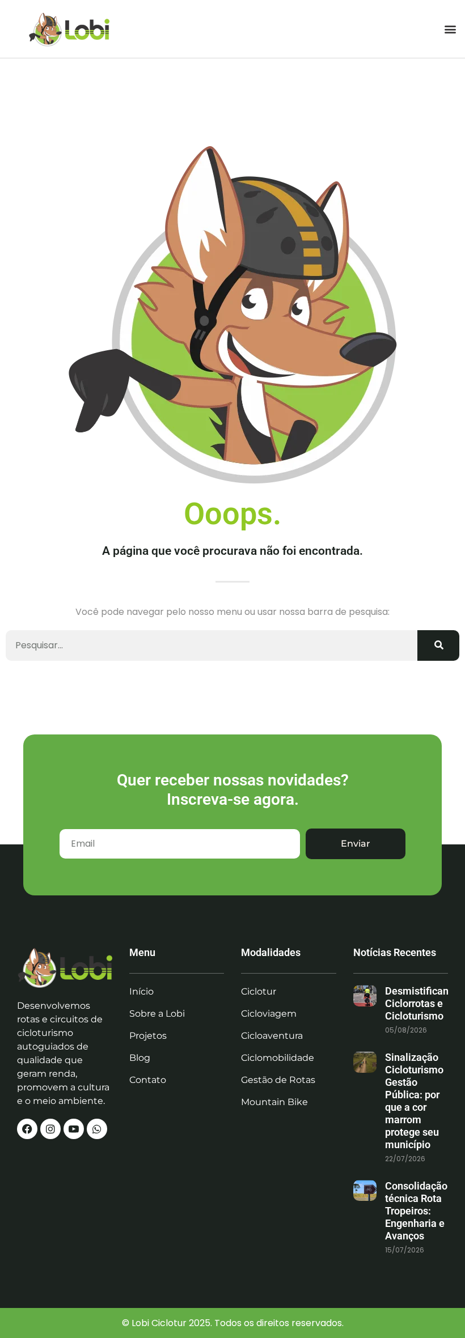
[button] (450, 28)
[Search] (438, 645)
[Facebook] (27, 1129)
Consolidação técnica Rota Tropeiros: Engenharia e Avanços (416, 1211)
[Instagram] (50, 1129)
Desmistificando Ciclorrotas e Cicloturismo (422, 1003)
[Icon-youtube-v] (74, 1129)
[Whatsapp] (97, 1129)
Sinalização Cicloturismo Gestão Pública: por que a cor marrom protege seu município (414, 1100)
